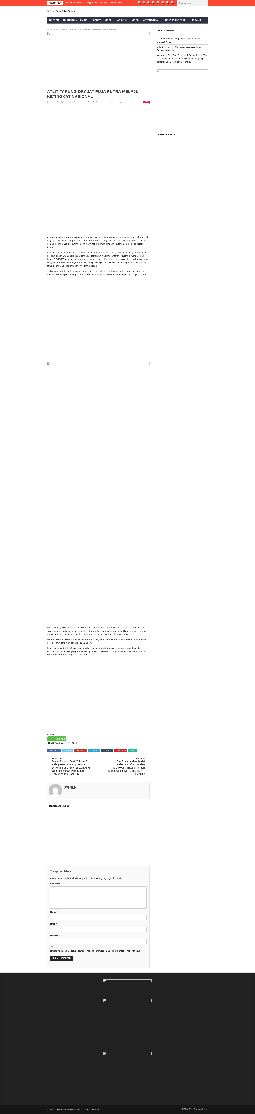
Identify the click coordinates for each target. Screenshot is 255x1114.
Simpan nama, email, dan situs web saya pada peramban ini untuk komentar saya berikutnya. (95, 950)
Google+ (81, 750)
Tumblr (108, 750)
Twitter (68, 750)
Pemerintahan (113, 102)
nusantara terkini (175, 20)
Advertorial (151, 20)
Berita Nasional (60, 29)
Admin (179, 195)
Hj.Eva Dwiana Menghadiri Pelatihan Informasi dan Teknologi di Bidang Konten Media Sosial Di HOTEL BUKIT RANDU (126, 766)
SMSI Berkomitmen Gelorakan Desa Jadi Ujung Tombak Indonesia (97, 839)
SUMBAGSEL (186, 142)
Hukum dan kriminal (76, 20)
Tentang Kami (200, 1109)
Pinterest (121, 750)
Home (49, 29)
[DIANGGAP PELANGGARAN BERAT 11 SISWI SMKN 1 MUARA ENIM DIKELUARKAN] (164, 188)
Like (147, 102)
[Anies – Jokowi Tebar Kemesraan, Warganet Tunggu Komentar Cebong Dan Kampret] (164, 226)
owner (52, 102)
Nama (54, 912)
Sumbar (126, 102)
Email (53, 923)
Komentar (56, 883)
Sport (97, 20)
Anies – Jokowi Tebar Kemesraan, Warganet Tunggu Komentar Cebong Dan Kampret (190, 228)
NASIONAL (91, 102)
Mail (133, 750)
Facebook (55, 750)
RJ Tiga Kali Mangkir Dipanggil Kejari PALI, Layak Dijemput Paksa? (94, 3)
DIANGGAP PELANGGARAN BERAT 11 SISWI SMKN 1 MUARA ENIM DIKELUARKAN (190, 189)
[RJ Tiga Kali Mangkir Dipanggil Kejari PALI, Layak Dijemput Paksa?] (63, 822)
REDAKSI (196, 20)
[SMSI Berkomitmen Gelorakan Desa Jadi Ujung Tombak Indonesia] (98, 822)
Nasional (121, 20)
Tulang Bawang (188, 201)
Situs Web (55, 935)
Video (135, 20)
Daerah (54, 20)
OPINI (108, 20)
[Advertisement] (98, 131)
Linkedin (95, 750)
